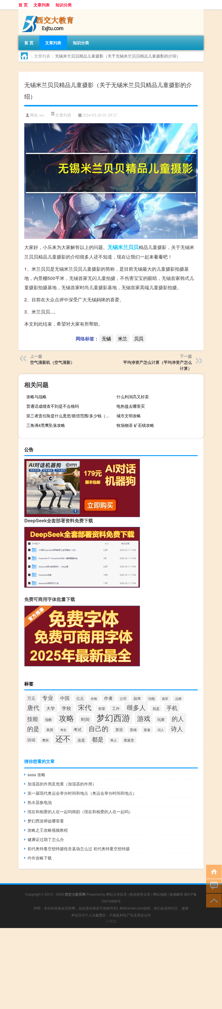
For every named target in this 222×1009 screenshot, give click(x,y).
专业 (47, 697)
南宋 (165, 698)
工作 (116, 708)
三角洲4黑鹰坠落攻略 (45, 425)
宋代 (84, 707)
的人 (178, 718)
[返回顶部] (212, 900)
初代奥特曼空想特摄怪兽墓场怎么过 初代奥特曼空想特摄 (78, 848)
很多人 (136, 707)
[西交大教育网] (48, 11)
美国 (49, 729)
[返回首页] (212, 871)
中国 (64, 698)
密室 (101, 708)
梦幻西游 (113, 717)
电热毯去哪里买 (130, 406)
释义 (113, 740)
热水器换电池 (39, 802)
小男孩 (111, 920)
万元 (31, 698)
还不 (63, 738)
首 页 (23, 5)
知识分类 (64, 5)
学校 (66, 707)
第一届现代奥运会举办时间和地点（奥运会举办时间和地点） (82, 793)
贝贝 (133, 247)
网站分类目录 (116, 894)
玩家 (161, 719)
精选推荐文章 (140, 894)
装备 (147, 729)
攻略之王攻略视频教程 (47, 830)
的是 (33, 728)
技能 (32, 718)
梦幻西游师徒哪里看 (45, 821)
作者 (108, 698)
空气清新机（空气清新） (52, 362)
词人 (161, 729)
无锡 (113, 247)
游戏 (143, 718)
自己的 (98, 728)
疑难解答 (176, 894)
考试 (77, 729)
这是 (81, 740)
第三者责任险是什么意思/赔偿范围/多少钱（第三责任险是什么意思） (69, 415)
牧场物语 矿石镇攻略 (135, 425)
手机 (171, 707)
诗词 (31, 740)
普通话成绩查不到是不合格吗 (52, 406)
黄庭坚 (129, 739)
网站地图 (160, 894)
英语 (119, 729)
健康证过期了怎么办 (45, 839)
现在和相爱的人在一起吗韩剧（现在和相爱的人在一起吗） (80, 811)
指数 (48, 719)
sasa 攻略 (36, 774)
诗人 (177, 728)
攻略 (66, 717)
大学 (50, 708)
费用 (45, 740)
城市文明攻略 (128, 415)
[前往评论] (212, 885)
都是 (97, 739)
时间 (85, 719)
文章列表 (42, 5)
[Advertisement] (111, 968)
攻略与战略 (36, 396)
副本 (137, 698)
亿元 (80, 698)
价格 (94, 698)
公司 (123, 698)
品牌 (178, 698)
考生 (63, 729)
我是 (156, 708)
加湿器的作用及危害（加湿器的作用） (61, 784)
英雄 (133, 729)
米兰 (123, 247)
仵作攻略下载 (39, 858)
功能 (151, 698)
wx (41, 115)
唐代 (33, 707)
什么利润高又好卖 (132, 396)
